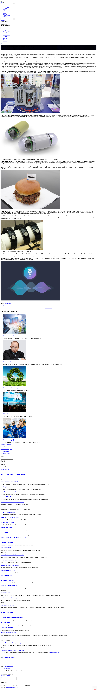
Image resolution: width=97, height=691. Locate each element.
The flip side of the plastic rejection (10, 565)
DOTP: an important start (8, 512)
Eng (5, 30)
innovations (3, 305)
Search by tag (3, 5)
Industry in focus (6, 10)
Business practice (6, 15)
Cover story (5, 8)
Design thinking (5, 637)
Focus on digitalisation (7, 612)
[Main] (1, 1)
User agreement (6, 668)
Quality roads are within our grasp (10, 597)
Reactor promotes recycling (10, 387)
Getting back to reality (7, 627)
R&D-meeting (4, 532)
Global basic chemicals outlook (9, 560)
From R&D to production (10, 335)
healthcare (11, 305)
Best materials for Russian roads (9, 497)
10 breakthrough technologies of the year (12, 617)
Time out (5, 14)
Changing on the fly (6, 547)
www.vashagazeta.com (5, 675)
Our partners (5, 11)
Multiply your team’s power (8, 632)
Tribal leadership (5, 622)
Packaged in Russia (8, 361)
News (4, 9)
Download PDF (48, 308)
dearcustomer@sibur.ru (8, 666)
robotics (7, 305)
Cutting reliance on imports (8, 522)
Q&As (4, 13)
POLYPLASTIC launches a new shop (11, 517)
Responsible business (6, 575)
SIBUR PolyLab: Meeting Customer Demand (13, 474)
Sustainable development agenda (9, 481)
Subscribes (8, 5)
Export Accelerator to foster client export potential (14, 537)
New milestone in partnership (8, 492)
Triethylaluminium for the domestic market (12, 502)
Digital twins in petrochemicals (9, 585)
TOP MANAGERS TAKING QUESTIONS (12, 650)
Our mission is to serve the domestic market (12, 555)
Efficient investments (8, 413)
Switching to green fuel (7, 486)
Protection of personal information (14, 461)
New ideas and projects (9, 440)
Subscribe (3, 20)
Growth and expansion (7, 542)
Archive (5, 16)
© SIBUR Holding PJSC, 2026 (8, 657)
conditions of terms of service (11, 687)
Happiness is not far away (8, 605)
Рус (1, 2)
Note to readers (6, 7)
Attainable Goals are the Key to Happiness (12, 642)
